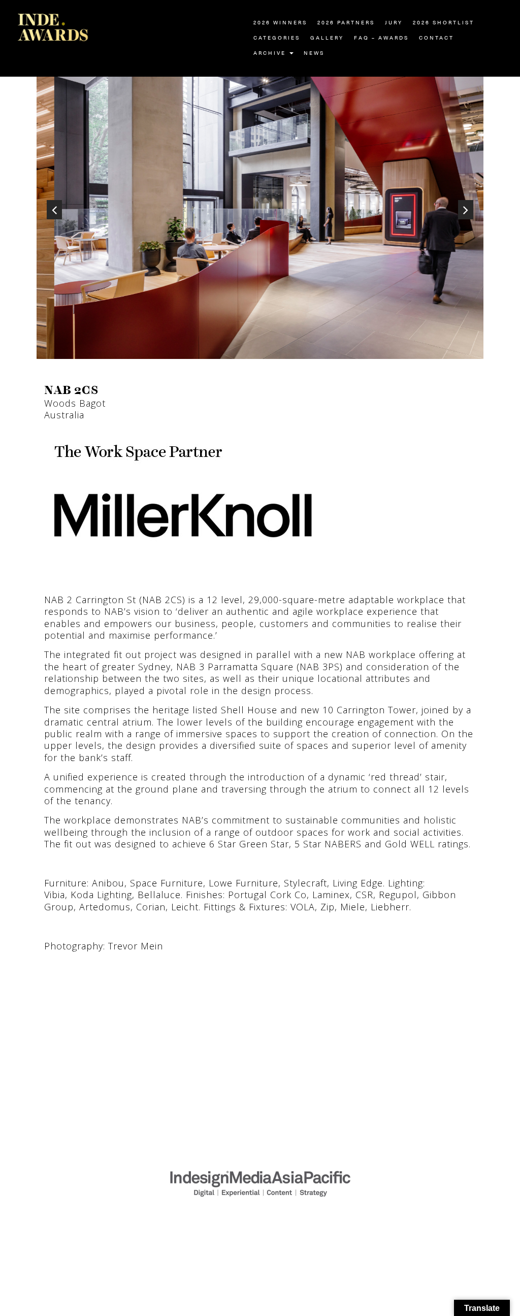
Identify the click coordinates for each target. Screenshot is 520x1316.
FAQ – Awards (381, 38)
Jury (394, 22)
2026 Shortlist (443, 22)
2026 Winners (280, 22)
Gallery (327, 38)
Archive (270, 53)
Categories (276, 38)
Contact (436, 38)
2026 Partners (346, 22)
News (314, 53)
